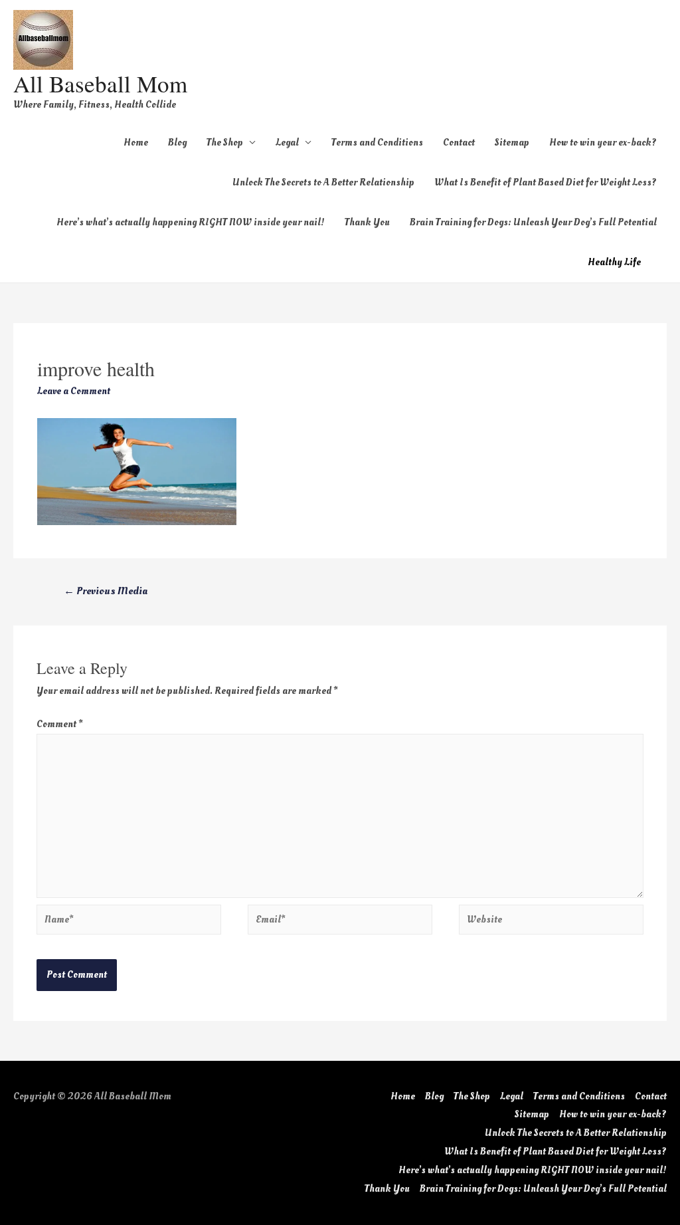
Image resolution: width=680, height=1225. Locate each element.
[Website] (551, 922)
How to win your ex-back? (603, 143)
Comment (59, 724)
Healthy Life (614, 262)
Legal (287, 143)
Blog (177, 143)
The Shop (225, 143)
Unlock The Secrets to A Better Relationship (323, 182)
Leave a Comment (73, 391)
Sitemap (512, 143)
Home (136, 143)
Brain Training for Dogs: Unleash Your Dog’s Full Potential (533, 222)
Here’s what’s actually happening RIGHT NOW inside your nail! (190, 222)
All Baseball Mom (100, 83)
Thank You (367, 222)
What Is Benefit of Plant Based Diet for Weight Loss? (545, 182)
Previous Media (105, 591)
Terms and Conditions (377, 143)
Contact (459, 143)
